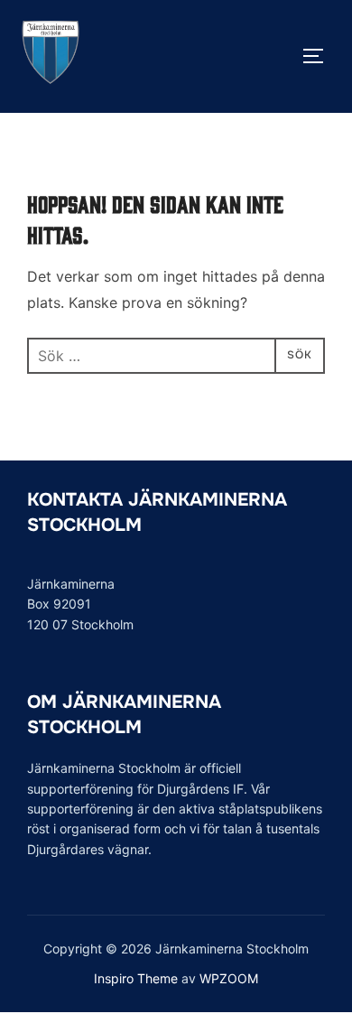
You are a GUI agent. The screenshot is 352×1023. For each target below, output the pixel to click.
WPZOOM (228, 978)
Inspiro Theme (136, 978)
